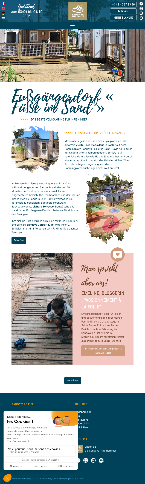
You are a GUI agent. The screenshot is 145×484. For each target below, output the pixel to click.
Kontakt (123, 11)
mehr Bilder (73, 380)
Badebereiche (83, 411)
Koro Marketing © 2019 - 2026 (68, 478)
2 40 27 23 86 (123, 4)
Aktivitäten (81, 427)
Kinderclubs (82, 423)
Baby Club (19, 240)
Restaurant (81, 419)
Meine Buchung (123, 18)
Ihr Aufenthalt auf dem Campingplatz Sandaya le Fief (103, 350)
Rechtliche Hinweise (21, 478)
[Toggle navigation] (72, 25)
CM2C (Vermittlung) (42, 478)
